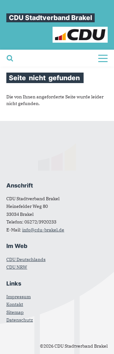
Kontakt (14, 304)
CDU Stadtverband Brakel (50, 18)
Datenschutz (19, 320)
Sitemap (15, 312)
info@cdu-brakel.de (43, 230)
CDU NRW (16, 267)
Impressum (18, 297)
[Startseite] (80, 30)
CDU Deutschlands (26, 259)
